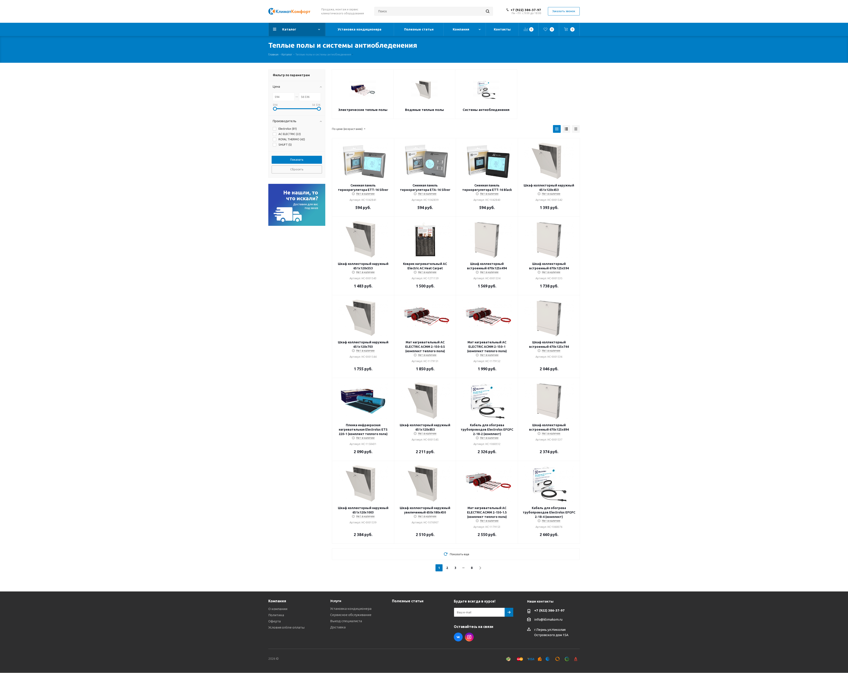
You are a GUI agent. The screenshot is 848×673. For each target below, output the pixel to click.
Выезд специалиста (346, 621)
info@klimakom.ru (548, 619)
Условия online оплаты (286, 627)
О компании (277, 609)
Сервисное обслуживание (350, 615)
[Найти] (487, 11)
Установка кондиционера (350, 608)
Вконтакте (458, 637)
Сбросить (296, 169)
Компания (277, 601)
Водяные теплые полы (424, 110)
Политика (276, 615)
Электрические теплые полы (362, 110)
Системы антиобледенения (486, 110)
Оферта (274, 621)
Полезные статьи (408, 601)
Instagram (469, 637)
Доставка (338, 627)
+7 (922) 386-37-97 (526, 10)
